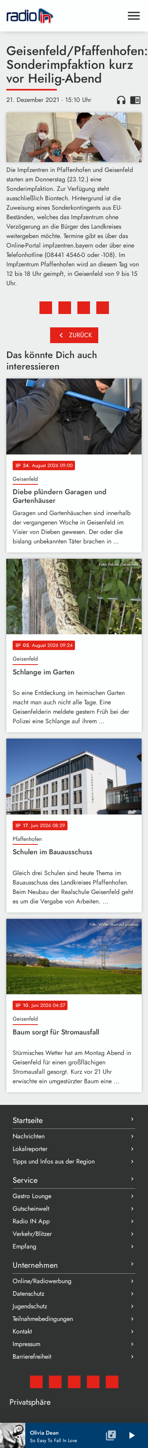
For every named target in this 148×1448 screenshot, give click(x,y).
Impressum (26, 1343)
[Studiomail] (36, 1382)
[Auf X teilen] (64, 307)
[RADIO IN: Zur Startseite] (64, 16)
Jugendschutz (30, 1306)
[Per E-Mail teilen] (102, 307)
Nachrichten (29, 1136)
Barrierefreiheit (32, 1356)
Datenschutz (28, 1293)
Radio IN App (31, 1221)
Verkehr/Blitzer (32, 1233)
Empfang (24, 1246)
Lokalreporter (30, 1148)
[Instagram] (74, 1382)
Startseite (28, 1120)
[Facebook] (55, 1382)
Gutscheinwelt (31, 1208)
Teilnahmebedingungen (43, 1318)
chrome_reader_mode (135, 99)
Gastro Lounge (32, 1196)
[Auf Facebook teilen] (45, 307)
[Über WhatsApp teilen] (83, 307)
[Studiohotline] (112, 1382)
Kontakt (22, 1331)
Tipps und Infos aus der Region (54, 1161)
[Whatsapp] (93, 1382)
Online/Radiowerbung (42, 1280)
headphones (121, 99)
